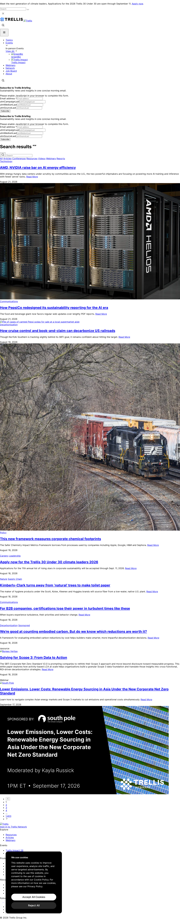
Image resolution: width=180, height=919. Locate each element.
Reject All (34, 905)
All (1, 158)
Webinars (10, 65)
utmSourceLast (8, 107)
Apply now (137, 3)
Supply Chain (15, 579)
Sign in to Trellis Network (13, 826)
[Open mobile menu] (4, 32)
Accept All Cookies (33, 897)
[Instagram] (5, 901)
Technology (6, 161)
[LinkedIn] (2, 901)
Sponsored (24, 625)
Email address (8, 98)
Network (10, 68)
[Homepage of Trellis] (4, 824)
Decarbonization (9, 324)
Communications (9, 301)
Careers (4, 555)
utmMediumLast (8, 104)
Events (9, 42)
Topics (9, 40)
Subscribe (5, 111)
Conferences (19, 158)
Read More (32, 176)
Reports (61, 158)
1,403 (8, 816)
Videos (41, 158)
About (9, 73)
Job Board (11, 70)
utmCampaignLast (9, 101)
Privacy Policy (34, 886)
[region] (34, 882)
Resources (31, 158)
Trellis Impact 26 (14, 850)
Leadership (15, 555)
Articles (7, 158)
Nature (3, 579)
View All (10, 51)
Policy (3, 532)
